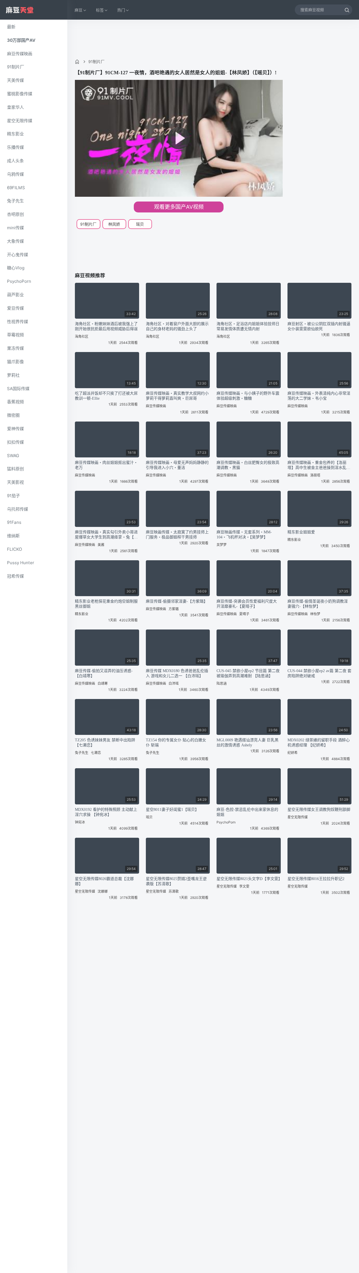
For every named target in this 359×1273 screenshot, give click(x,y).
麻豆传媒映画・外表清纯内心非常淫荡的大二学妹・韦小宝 (318, 396)
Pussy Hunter (20, 562)
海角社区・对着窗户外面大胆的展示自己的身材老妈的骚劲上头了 (177, 326)
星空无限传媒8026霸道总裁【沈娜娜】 (104, 881)
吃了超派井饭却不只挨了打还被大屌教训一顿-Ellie (106, 396)
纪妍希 (292, 753)
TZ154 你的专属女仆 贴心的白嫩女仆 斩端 (176, 742)
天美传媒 (15, 80)
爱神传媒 (15, 428)
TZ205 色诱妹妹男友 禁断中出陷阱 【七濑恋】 (105, 742)
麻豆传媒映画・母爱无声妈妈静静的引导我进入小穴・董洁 (177, 465)
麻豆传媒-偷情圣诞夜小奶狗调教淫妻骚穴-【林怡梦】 (317, 603)
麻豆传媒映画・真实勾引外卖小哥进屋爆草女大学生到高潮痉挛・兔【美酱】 (106, 535)
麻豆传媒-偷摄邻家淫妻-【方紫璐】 (177, 601)
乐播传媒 (15, 147)
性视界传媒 (17, 321)
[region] (33, 646)
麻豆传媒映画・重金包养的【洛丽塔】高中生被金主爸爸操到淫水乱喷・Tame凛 (316, 465)
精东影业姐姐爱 (301, 532)
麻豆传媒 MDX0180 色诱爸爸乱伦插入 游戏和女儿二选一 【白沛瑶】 (177, 673)
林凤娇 (114, 224)
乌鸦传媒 (15, 174)
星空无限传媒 (19, 120)
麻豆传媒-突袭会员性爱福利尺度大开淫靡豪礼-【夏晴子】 (247, 603)
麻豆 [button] (78, 10)
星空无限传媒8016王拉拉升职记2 (315, 879)
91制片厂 (15, 67)
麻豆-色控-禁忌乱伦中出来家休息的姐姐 (247, 812)
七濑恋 (96, 753)
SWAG (13, 455)
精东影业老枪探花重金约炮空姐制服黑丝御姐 (106, 603)
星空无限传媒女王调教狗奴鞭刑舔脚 (318, 809)
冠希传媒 (15, 576)
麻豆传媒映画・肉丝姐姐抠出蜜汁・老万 (106, 465)
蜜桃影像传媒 (19, 93)
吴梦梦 (222, 545)
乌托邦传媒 (17, 509)
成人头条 (15, 160)
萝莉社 (13, 375)
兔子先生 (15, 200)
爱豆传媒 (15, 308)
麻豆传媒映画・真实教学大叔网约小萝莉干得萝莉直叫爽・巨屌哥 (177, 396)
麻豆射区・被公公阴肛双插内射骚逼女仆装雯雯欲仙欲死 (318, 326)
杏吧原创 (15, 214)
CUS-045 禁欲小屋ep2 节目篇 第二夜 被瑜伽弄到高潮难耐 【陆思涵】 (248, 673)
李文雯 (244, 886)
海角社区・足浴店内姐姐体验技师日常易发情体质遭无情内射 (248, 326)
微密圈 (13, 415)
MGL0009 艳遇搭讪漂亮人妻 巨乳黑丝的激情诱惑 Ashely (248, 742)
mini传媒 (15, 227)
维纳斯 (13, 535)
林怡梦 (315, 614)
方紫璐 (174, 609)
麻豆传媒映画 (19, 53)
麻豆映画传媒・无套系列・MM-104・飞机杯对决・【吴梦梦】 (244, 534)
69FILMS (16, 187)
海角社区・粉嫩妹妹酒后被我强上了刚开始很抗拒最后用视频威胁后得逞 (106, 326)
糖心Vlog (15, 267)
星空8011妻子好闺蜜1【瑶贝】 (172, 809)
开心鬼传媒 (17, 254)
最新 (11, 26)
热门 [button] (121, 10)
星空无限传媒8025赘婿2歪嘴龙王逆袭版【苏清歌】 (176, 881)
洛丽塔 (315, 475)
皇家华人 (15, 107)
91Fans (14, 522)
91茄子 (13, 495)
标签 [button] (100, 10)
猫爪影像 (15, 361)
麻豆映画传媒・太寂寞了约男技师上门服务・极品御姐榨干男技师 (177, 534)
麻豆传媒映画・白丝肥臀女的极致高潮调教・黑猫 (248, 465)
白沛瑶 (174, 683)
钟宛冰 (80, 822)
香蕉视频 (15, 401)
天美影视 (15, 482)
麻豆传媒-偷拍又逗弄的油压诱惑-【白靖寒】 (104, 673)
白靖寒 (103, 683)
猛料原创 (15, 468)
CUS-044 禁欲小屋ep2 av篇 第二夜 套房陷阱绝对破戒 (319, 673)
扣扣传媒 (15, 442)
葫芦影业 (15, 294)
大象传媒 (15, 241)
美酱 (101, 545)
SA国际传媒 (18, 388)
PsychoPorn (19, 281)
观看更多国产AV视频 (179, 206)
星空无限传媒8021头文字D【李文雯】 (249, 879)
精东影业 (15, 133)
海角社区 (81, 336)
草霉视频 (15, 334)
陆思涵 (222, 683)
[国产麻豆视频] (20, 9)
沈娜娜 (103, 891)
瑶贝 (140, 224)
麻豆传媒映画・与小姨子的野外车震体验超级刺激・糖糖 (248, 396)
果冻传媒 (15, 348)
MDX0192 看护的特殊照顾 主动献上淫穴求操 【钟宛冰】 (106, 812)
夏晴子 (244, 614)
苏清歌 (174, 891)
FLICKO (14, 549)
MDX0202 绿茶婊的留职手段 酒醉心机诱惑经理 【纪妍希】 (318, 742)
